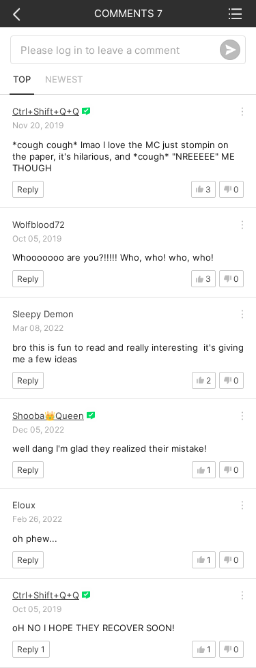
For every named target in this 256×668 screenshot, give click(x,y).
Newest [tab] (64, 79)
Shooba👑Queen (48, 415)
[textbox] (120, 49)
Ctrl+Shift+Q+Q (45, 111)
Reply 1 (31, 649)
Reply (28, 189)
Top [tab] (22, 79)
